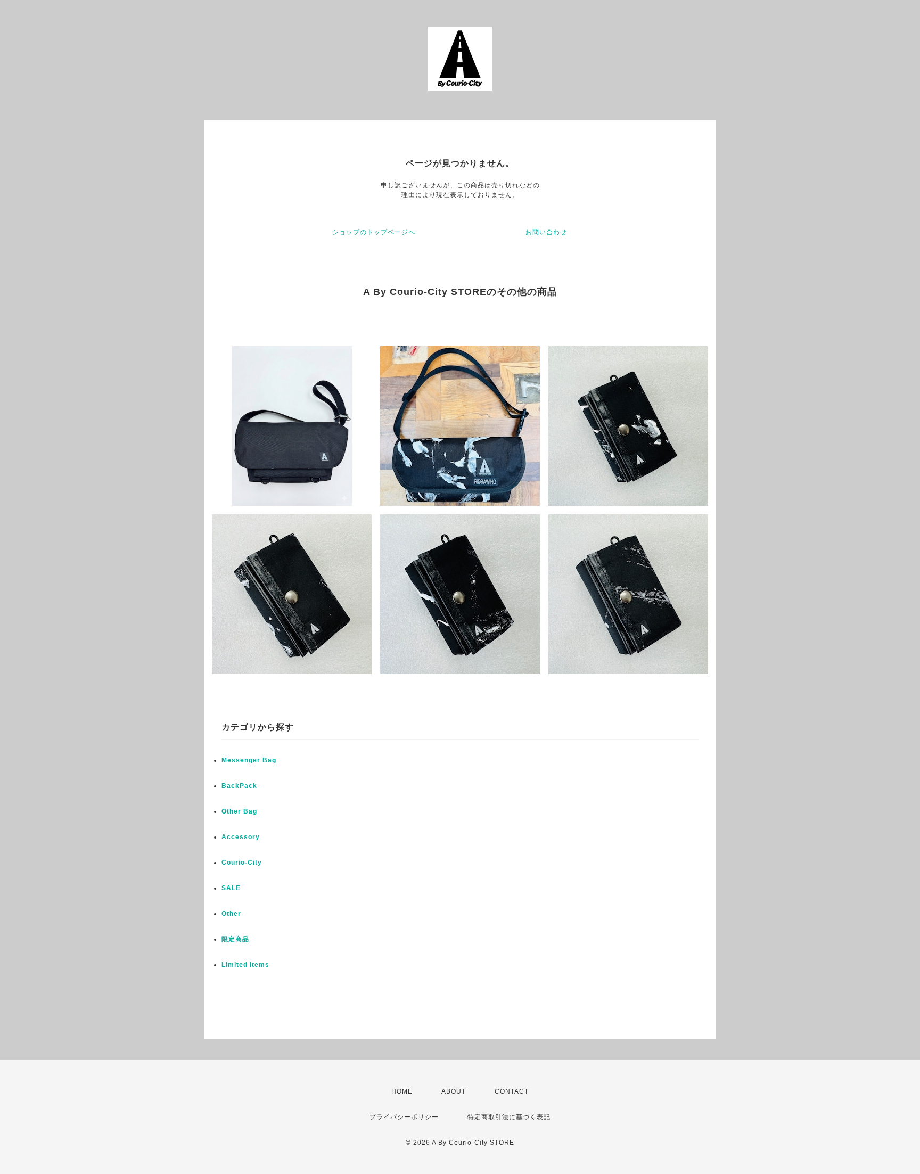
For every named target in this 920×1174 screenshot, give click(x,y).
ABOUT (453, 1091)
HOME (402, 1091)
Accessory (240, 837)
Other (231, 913)
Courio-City (241, 862)
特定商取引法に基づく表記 (509, 1117)
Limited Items (245, 964)
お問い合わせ (546, 232)
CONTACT (512, 1091)
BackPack (239, 786)
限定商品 (235, 939)
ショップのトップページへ (373, 232)
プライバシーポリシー (404, 1117)
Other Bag (239, 811)
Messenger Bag (248, 760)
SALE (231, 888)
